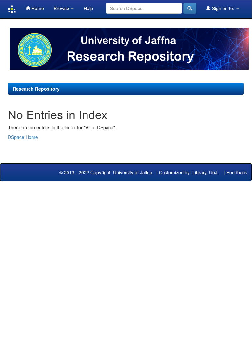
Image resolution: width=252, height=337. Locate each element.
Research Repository (36, 88)
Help (88, 8)
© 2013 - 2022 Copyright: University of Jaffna (106, 172)
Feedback (236, 172)
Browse (62, 8)
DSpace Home (23, 137)
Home (37, 8)
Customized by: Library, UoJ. (189, 172)
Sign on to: (223, 8)
